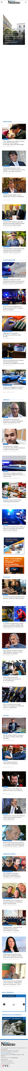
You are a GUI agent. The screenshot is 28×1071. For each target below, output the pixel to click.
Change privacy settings (7, 1061)
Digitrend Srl (15, 1057)
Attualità (5, 139)
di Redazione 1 (6, 226)
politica (5, 733)
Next (24, 1004)
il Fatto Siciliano (7, 331)
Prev (4, 1004)
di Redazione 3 (6, 878)
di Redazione (16, 30)
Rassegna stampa (7, 871)
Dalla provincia (7, 840)
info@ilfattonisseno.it (16, 1054)
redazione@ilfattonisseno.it (7, 1053)
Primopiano (6, 165)
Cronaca (5, 192)
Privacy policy (4, 1059)
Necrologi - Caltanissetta (12, 1018)
